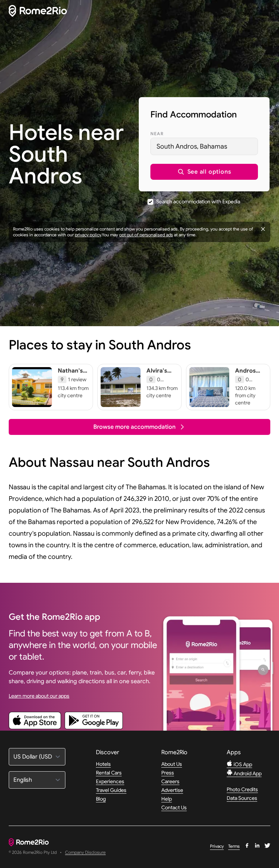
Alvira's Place (156, 374)
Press (167, 772)
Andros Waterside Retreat (249, 378)
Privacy (217, 846)
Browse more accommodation (134, 427)
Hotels (103, 764)
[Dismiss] (263, 229)
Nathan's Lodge (70, 374)
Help (166, 799)
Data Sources (242, 798)
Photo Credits (242, 789)
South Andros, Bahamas (192, 146)
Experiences (110, 781)
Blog (101, 799)
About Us (171, 764)
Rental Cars (109, 772)
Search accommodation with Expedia (198, 201)
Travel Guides (111, 790)
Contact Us (174, 807)
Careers (170, 781)
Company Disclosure (85, 852)
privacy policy (88, 234)
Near (156, 133)
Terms (234, 846)
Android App (247, 773)
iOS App (242, 764)
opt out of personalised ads (146, 234)
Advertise (172, 790)
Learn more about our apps (39, 696)
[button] (204, 172)
